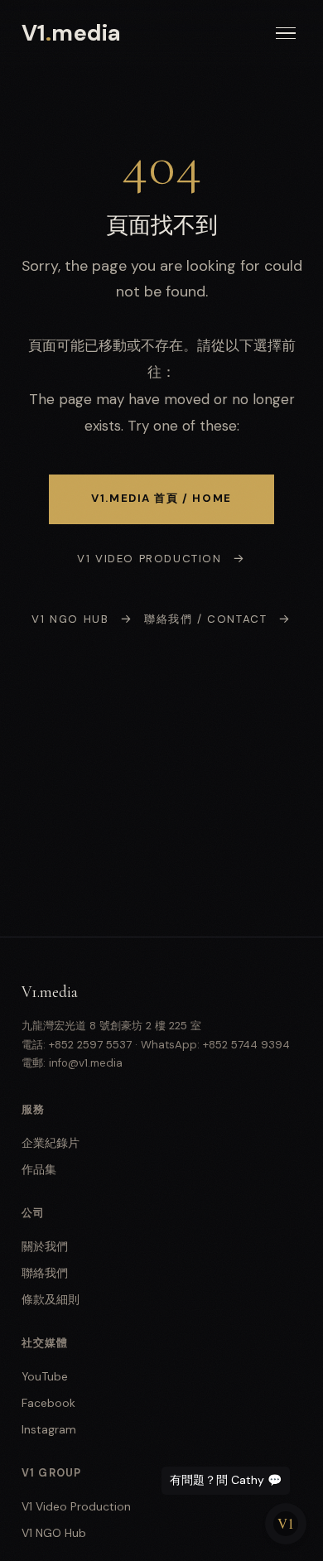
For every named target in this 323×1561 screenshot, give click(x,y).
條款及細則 (51, 1299)
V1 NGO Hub (69, 619)
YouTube (45, 1376)
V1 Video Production (149, 559)
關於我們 (45, 1246)
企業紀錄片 (51, 1142)
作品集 (39, 1169)
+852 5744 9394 (246, 1045)
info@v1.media (86, 1063)
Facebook (48, 1402)
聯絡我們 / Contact (205, 619)
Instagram (49, 1429)
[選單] (285, 33)
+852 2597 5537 (90, 1045)
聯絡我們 (45, 1272)
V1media (72, 32)
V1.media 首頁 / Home (161, 498)
